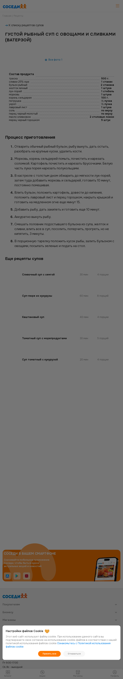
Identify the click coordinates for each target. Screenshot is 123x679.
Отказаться (74, 653)
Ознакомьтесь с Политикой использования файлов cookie (58, 645)
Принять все (49, 653)
